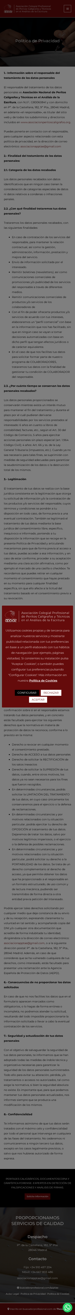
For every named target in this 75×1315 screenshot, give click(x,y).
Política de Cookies (43, 680)
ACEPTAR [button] (38, 699)
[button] (67, 1307)
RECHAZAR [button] (51, 692)
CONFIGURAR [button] (27, 692)
